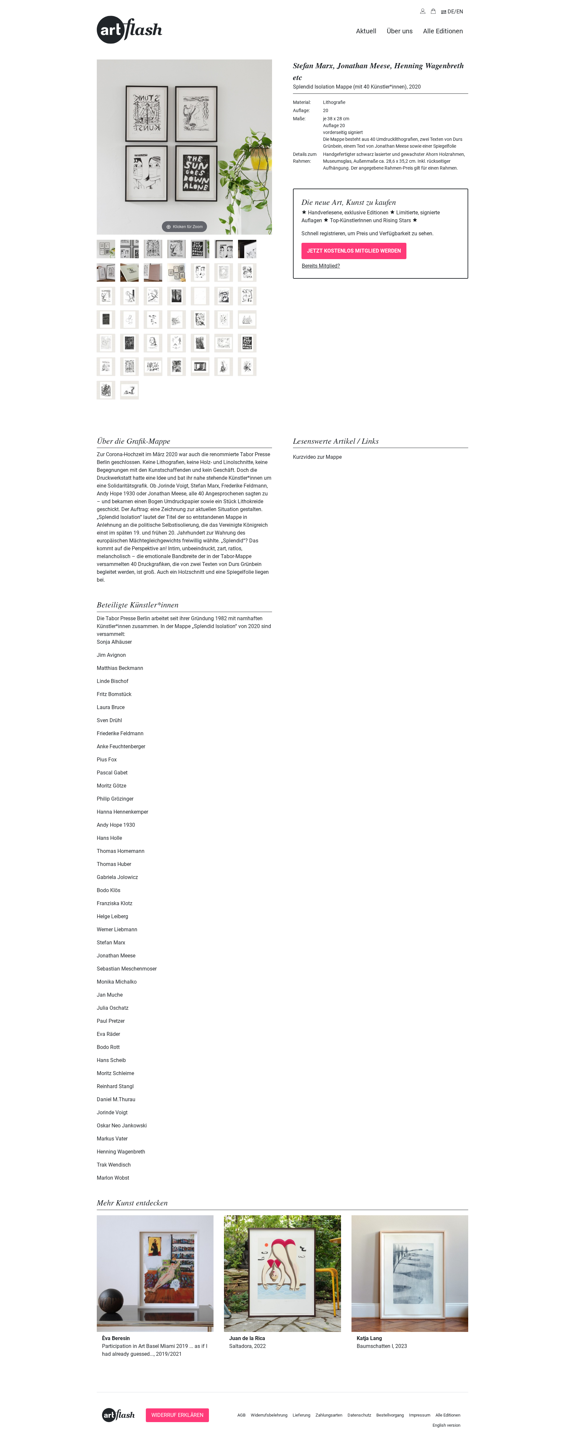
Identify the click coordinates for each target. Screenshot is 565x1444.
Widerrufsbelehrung (269, 1415)
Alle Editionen (443, 31)
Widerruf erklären (177, 1415)
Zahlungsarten (329, 1415)
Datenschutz (359, 1415)
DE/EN (455, 11)
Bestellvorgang (390, 1415)
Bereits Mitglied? (321, 266)
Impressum (419, 1415)
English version (446, 1425)
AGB (241, 1415)
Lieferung (301, 1415)
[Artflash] (129, 29)
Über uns (400, 31)
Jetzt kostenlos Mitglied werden (354, 251)
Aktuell (366, 31)
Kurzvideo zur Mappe (317, 457)
